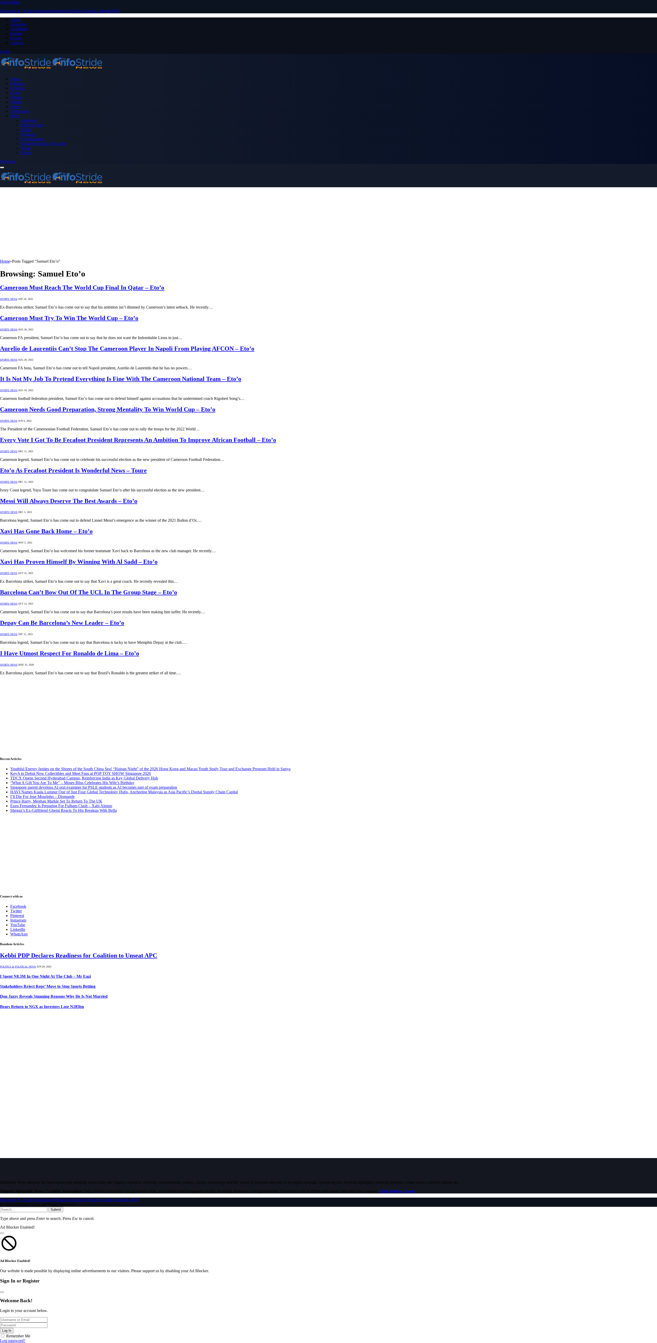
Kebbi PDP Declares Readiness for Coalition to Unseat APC (78, 955)
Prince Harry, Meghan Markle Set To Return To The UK (56, 801)
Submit (56, 1209)
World (26, 148)
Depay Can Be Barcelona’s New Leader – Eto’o (62, 622)
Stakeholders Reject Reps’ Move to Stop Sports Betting (47, 986)
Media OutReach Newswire (43, 143)
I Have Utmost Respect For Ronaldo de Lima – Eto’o (69, 653)
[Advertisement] (154, 223)
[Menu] (2, 167)
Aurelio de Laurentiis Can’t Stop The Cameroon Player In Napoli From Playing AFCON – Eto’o (127, 348)
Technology (20, 111)
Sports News (8, 299)
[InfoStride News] (51, 70)
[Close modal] (2, 1233)
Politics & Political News (18, 966)
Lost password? (12, 1340)
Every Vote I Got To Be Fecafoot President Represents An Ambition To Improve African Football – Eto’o (138, 440)
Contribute (18, 29)
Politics (16, 102)
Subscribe (8, 161)
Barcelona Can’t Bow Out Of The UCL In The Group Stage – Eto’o (88, 592)
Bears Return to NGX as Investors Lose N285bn (42, 1006)
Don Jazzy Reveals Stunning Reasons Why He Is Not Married (54, 996)
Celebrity (17, 88)
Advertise (18, 24)
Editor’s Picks (32, 125)
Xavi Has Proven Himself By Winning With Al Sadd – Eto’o (79, 561)
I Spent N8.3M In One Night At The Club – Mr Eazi (45, 976)
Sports (15, 106)
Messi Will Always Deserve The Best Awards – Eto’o (68, 501)
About (15, 19)
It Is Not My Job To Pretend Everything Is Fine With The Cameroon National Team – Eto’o (120, 379)
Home (15, 79)
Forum (15, 38)
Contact (16, 43)
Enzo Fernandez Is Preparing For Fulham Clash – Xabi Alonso (61, 806)
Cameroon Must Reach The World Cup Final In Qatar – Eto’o (82, 287)
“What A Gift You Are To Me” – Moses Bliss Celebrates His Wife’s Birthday (72, 783)
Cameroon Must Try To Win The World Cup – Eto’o (69, 318)
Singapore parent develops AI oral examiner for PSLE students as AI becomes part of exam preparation (93, 787)
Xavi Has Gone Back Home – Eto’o (46, 531)
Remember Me (18, 1336)
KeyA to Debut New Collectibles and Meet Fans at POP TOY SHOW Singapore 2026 (80, 773)
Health (26, 129)
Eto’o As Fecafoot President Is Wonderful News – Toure (73, 470)
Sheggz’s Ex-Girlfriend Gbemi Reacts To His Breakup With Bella (63, 810)
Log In (6, 1330)
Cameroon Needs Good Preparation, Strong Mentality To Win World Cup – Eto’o (107, 409)
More (14, 116)
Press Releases (32, 139)
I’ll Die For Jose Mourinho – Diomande (42, 796)
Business (17, 83)
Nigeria (16, 97)
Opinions (28, 134)
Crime (15, 93)
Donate (16, 33)
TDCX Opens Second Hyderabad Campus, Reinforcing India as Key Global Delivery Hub (84, 778)
